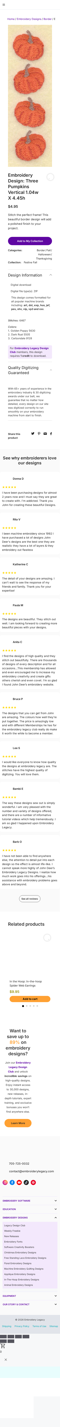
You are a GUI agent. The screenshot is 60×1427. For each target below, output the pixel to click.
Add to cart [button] (30, 999)
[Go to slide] (23, 1006)
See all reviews (29, 898)
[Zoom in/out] (3, 1336)
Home (11, 19)
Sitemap (53, 1326)
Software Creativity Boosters (19, 1247)
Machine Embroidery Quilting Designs (23, 1268)
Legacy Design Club (14, 1225)
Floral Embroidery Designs (17, 1263)
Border (48, 19)
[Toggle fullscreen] (11, 1336)
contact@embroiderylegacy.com (31, 1171)
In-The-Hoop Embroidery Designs (21, 1279)
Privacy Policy (22, 1326)
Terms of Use (39, 1326)
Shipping (6, 1326)
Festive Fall (30, 262)
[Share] (18, 1336)
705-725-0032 (19, 1163)
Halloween (44, 254)
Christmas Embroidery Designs (20, 1252)
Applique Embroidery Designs (19, 1274)
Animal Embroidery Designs (18, 1285)
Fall (49, 250)
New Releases (11, 1236)
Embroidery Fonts (13, 1241)
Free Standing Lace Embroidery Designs (25, 1258)
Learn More (18, 1123)
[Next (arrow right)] (11, 1341)
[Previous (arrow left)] (3, 1341)
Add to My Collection (30, 241)
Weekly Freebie (12, 1230)
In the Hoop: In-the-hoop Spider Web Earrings (26, 983)
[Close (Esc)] (26, 1336)
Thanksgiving (44, 258)
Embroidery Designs (29, 19)
